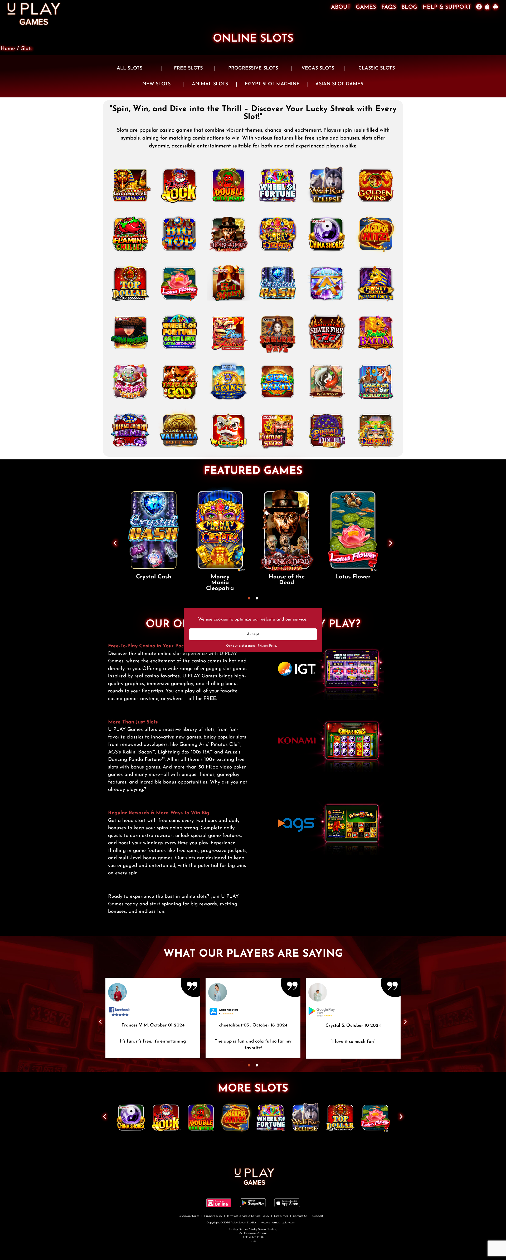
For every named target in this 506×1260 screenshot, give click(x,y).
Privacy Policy (267, 645)
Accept (253, 634)
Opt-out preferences (240, 645)
